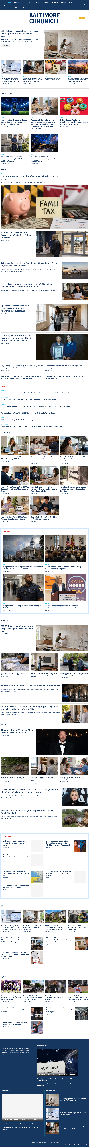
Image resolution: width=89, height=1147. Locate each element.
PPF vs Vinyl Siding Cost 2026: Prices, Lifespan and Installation (24, 420)
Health (70, 2)
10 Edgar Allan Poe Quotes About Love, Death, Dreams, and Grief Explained (28, 399)
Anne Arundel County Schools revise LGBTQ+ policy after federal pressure (63, 568)
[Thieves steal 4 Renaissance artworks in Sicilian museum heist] (75, 693)
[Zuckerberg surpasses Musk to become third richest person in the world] (37, 846)
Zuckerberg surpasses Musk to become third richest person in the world (15, 843)
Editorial (67, 1144)
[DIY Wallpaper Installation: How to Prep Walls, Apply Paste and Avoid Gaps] (66, 44)
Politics (37, 2)
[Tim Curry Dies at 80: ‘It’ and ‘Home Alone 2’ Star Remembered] (62, 742)
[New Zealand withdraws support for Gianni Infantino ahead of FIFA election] (37, 1013)
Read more (5, 45)
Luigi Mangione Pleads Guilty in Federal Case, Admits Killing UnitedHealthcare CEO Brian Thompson (22, 367)
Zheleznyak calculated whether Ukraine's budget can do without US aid (16, 873)
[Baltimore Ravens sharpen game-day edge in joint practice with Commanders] (11, 991)
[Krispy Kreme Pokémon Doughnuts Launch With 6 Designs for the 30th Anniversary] (74, 112)
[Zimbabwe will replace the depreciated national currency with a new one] (37, 860)
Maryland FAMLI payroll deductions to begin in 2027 (53, 78)
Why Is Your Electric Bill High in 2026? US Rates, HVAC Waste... (13, 458)
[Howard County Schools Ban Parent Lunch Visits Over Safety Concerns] (62, 244)
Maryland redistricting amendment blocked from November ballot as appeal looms (23, 568)
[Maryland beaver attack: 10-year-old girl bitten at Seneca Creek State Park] (75, 818)
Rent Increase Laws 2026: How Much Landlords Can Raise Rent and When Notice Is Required (32, 79)
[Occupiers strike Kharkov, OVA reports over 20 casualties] (22, 1107)
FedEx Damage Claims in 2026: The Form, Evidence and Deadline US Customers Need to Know (35, 406)
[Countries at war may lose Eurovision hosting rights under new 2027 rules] (44, 149)
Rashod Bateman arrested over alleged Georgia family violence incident (55, 997)
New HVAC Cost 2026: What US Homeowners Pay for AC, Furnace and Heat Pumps (14, 159)
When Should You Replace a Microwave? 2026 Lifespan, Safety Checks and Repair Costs (58, 940)
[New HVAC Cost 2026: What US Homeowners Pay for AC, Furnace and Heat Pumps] (15, 149)
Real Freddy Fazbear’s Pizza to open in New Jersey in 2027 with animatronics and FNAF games (21, 378)
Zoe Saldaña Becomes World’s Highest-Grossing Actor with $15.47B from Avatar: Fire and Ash (58, 843)
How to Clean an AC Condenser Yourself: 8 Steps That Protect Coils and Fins (77, 927)
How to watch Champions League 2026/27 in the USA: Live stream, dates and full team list (14, 122)
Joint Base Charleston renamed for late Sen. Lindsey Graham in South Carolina (73, 489)
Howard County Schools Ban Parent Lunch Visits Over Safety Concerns (16, 235)
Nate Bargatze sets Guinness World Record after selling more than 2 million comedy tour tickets (17, 338)
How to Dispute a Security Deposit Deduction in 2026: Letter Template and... (44, 459)
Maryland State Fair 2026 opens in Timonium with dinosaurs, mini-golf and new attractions (78, 79)
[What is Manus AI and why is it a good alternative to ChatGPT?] (57, 1062)
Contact (82, 18)
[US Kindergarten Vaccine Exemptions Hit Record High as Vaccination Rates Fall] (74, 769)
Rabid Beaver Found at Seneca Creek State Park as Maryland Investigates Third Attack (14, 778)
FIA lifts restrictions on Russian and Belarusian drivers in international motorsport (59, 1010)
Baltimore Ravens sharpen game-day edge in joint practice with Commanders (11, 997)
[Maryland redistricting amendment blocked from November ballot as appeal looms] (23, 553)
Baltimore (16, 2)
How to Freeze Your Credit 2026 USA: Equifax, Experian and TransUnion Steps (15, 489)
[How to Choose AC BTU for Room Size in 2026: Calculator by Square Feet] (33, 921)
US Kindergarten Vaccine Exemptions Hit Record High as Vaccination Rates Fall (73, 778)
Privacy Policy (77, 1144)
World (30, 2)
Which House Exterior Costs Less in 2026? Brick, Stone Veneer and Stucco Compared (54, 927)
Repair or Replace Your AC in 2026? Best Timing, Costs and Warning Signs (28, 413)
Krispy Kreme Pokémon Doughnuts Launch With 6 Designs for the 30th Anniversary (74, 122)
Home (9, 2)
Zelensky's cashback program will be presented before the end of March (58, 873)
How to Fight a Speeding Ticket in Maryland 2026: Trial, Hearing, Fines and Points (74, 674)
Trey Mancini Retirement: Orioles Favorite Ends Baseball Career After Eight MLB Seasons (78, 997)
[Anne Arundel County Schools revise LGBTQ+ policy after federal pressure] (65, 553)
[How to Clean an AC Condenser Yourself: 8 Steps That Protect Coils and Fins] (78, 921)
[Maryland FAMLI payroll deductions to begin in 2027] (55, 71)
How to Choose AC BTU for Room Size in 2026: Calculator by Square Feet (33, 927)
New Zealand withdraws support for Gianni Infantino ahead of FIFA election (14, 1010)
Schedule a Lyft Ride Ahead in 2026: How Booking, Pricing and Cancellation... (73, 459)
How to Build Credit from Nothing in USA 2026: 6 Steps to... (43, 518)
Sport (16, 7)
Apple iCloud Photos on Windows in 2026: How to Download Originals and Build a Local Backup (14, 940)
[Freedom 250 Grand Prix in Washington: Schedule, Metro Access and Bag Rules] (33, 991)
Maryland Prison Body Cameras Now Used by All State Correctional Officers (22, 607)
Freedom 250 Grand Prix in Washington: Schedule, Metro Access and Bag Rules (32, 997)
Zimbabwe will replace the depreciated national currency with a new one (16, 857)
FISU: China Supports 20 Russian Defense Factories (18, 1124)
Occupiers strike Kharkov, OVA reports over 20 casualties (20, 1119)
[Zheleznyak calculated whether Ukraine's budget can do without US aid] (37, 877)
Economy (46, 2)
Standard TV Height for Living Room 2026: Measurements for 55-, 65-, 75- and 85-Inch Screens (44, 675)
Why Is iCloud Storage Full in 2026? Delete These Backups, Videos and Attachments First (10, 79)
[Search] (84, 5)
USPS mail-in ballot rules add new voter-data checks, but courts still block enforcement (13, 675)
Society (63, 2)
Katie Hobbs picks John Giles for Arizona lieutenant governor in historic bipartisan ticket (64, 607)
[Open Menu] (4, 5)
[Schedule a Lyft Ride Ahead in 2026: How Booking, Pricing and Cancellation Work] (74, 450)
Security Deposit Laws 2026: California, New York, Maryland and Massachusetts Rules (44, 489)
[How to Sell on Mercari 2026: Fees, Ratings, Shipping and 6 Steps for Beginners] (15, 509)
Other (23, 7)
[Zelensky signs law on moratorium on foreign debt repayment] (37, 890)
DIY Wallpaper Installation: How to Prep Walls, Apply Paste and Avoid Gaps (17, 629)
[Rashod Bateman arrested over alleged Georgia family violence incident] (55, 991)
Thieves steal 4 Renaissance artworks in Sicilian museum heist (30, 685)
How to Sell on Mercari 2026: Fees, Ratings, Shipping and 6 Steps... (14, 518)
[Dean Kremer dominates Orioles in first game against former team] (37, 1027)
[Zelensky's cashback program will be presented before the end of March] (80, 877)
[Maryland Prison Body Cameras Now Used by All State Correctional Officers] (23, 592)
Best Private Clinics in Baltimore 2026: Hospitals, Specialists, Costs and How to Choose (43, 779)
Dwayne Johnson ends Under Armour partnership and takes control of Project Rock (31, 426)
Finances (54, 2)
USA (23, 2)
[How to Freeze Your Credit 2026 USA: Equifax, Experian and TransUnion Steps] (15, 480)
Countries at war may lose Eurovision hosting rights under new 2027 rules (44, 159)
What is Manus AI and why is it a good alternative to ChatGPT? (57, 1074)
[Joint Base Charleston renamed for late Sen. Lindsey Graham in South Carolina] (74, 480)
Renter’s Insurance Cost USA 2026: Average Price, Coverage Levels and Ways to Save (64, 367)
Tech (9, 7)
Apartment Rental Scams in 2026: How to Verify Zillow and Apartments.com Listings (16, 308)
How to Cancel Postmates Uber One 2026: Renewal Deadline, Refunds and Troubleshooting (15, 954)
